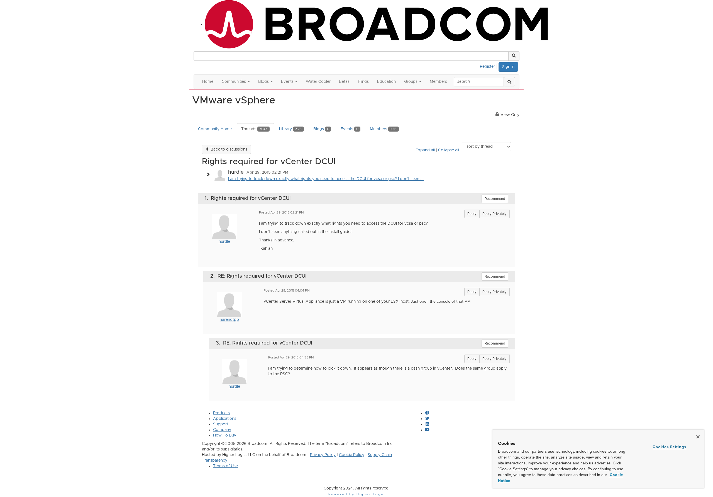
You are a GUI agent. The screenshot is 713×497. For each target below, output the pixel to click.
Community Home (215, 129)
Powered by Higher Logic (356, 494)
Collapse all (448, 150)
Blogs (321, 129)
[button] (513, 56)
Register (487, 67)
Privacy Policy (323, 455)
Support (220, 424)
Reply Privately (494, 213)
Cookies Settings (669, 447)
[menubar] (489, 65)
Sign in (508, 67)
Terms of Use (225, 466)
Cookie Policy (351, 455)
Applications (224, 419)
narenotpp (229, 320)
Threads (254, 129)
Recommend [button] (495, 198)
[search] (509, 81)
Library (290, 129)
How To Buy (224, 435)
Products (221, 413)
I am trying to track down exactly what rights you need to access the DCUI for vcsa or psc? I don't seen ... (326, 179)
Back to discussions (228, 149)
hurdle (224, 242)
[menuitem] (489, 65)
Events (349, 129)
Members (383, 129)
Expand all (425, 150)
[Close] (698, 436)
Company (222, 430)
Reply (472, 213)
